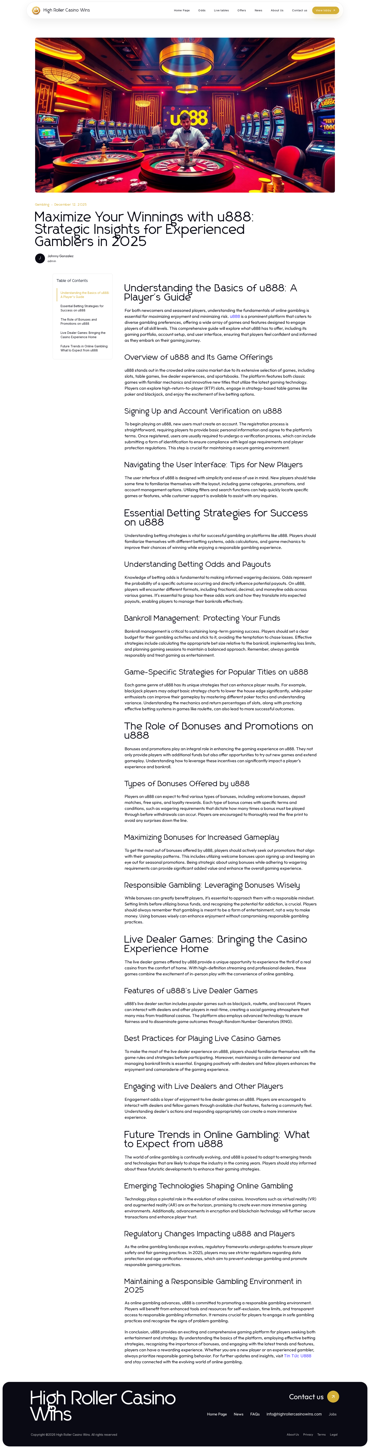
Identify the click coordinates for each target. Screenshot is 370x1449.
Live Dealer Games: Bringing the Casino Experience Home (83, 335)
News (238, 1414)
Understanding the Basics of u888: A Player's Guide (85, 295)
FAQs (255, 1414)
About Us (293, 1434)
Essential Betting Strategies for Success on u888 (82, 308)
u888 (235, 316)
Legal (333, 1434)
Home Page (217, 1414)
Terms (321, 1434)
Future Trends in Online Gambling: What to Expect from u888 (84, 348)
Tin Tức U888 (297, 1355)
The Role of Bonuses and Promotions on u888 (79, 321)
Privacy (308, 1434)
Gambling (42, 204)
